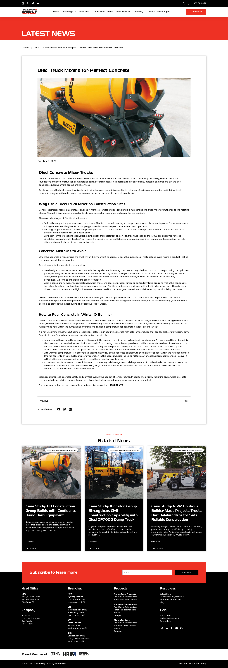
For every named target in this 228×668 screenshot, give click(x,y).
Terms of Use (185, 663)
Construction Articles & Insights (59, 47)
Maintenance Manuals (170, 599)
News (36, 47)
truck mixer (85, 257)
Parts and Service (104, 11)
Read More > (30, 541)
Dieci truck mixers (74, 218)
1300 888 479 (28, 602)
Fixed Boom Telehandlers (125, 596)
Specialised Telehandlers (125, 599)
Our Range (67, 11)
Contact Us (165, 615)
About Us (26, 615)
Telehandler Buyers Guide (172, 596)
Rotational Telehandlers (125, 609)
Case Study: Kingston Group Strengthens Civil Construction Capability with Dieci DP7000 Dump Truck (113, 513)
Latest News (27, 623)
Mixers (117, 612)
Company (138, 11)
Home (56, 11)
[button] (184, 3)
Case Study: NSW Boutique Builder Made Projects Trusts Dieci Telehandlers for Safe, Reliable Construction (176, 513)
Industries (84, 11)
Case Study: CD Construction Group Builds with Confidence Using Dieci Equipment (51, 510)
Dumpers (118, 615)
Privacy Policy (166, 621)
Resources (121, 11)
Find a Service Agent (159, 11)
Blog (162, 602)
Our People (27, 621)
